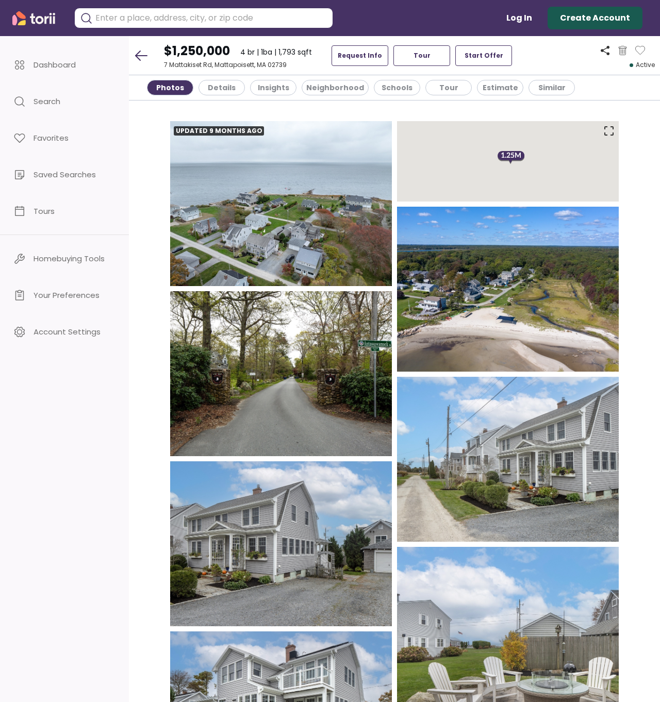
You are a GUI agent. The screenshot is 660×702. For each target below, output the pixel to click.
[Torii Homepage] (38, 18)
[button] (64, 65)
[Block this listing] (623, 50)
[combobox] (211, 18)
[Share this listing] (605, 50)
